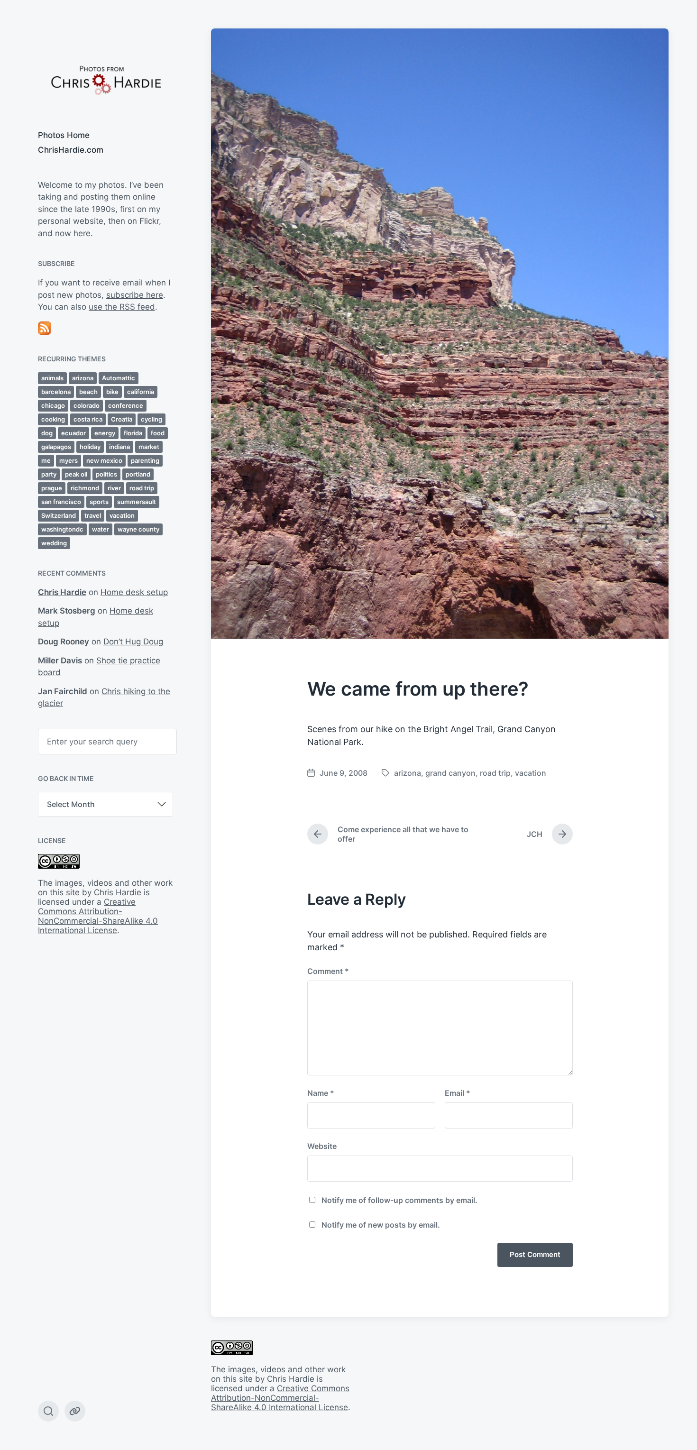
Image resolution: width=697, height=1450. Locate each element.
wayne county (138, 529)
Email (457, 1093)
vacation (122, 515)
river (114, 488)
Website (322, 1146)
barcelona (56, 391)
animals (52, 378)
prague (51, 488)
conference (125, 405)
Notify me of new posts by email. (380, 1225)
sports (99, 501)
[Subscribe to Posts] (105, 328)
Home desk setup (134, 592)
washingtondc (62, 529)
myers (68, 460)
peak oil (76, 474)
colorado (86, 405)
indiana (119, 446)
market (148, 446)
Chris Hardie (62, 592)
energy (104, 433)
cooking (53, 419)
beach (88, 391)
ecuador (73, 433)
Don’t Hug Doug (133, 641)
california (140, 391)
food (158, 433)
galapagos (56, 446)
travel (92, 515)
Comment (328, 971)
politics (106, 474)
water (100, 529)
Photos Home (64, 135)
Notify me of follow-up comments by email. (399, 1200)
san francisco (61, 501)
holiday (90, 446)
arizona (82, 378)
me (46, 460)
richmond (85, 488)
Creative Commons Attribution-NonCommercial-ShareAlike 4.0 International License (98, 916)
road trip (141, 488)
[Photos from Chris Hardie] (105, 79)
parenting (145, 460)
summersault (136, 501)
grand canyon (450, 773)
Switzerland (58, 515)
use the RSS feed (122, 307)
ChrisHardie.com (70, 150)
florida (133, 433)
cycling (151, 419)
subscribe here (134, 295)
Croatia (121, 419)
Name (320, 1093)
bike (112, 391)
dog (47, 433)
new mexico (104, 460)
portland (138, 474)
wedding (54, 543)
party (48, 474)
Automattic (118, 378)
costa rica (87, 419)
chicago (53, 405)
